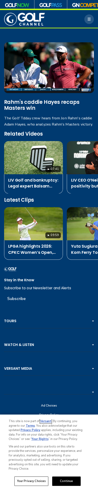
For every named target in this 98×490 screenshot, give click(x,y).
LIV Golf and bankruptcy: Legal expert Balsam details (33, 183)
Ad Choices (49, 406)
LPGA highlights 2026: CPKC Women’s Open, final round (30, 249)
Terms (30, 426)
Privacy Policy (30, 430)
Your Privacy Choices (31, 481)
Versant (46, 421)
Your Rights (40, 439)
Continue (66, 481)
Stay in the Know (19, 280)
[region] (49, 452)
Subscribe (16, 298)
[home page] (24, 19)
